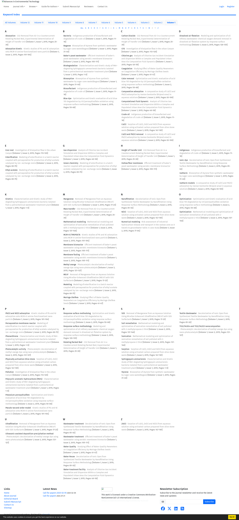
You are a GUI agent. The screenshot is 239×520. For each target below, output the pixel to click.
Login (221, 6)
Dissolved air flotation (189, 36)
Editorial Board (11, 499)
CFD (123, 48)
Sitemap (8, 508)
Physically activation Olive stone (20, 359)
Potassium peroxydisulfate (17, 395)
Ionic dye (183, 160)
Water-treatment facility (74, 469)
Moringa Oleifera (70, 297)
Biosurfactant (69, 88)
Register (231, 6)
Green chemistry (70, 163)
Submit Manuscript (71, 6)
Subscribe (209, 501)
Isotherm (183, 173)
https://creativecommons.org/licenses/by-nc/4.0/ (125, 500)
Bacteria (67, 36)
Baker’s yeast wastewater (74, 55)
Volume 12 (25, 22)
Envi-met (9, 150)
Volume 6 (105, 22)
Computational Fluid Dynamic (135, 101)
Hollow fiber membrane (132, 163)
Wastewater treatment (73, 424)
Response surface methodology (77, 326)
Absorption (10, 36)
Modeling (67, 284)
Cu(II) (123, 124)
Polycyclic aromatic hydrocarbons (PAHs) (23, 379)
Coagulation (126, 68)
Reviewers (88, 6)
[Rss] (182, 509)
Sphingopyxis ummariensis (133, 359)
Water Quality (69, 446)
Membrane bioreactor (73, 244)
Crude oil (125, 114)
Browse (32, 6)
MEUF (65, 274)
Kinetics (9, 199)
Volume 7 (93, 22)
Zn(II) (123, 424)
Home (6, 6)
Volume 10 (53, 22)
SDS (123, 313)
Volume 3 (145, 22)
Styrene (124, 372)
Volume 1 (171, 22)
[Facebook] (163, 509)
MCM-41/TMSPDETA (71, 235)
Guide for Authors (49, 6)
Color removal (127, 78)
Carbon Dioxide (128, 36)
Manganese (68, 199)
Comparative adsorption (132, 91)
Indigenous (184, 150)
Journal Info (18, 6)
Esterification (11, 157)
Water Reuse (69, 456)
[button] (67, 517)
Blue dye (67, 98)
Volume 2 (158, 22)
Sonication (126, 336)
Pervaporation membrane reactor (20, 323)
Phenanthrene (11, 336)
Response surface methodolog (77, 313)
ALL (82, 28)
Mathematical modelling (74, 222)
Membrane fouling (71, 254)
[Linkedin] (176, 509)
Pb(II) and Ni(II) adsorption (17, 313)
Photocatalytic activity (15, 349)
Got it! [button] (232, 517)
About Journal (10, 496)
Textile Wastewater (188, 313)
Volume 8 (79, 22)
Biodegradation (70, 65)
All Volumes (10, 22)
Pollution (9, 372)
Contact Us (102, 6)
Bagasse (67, 46)
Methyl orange (69, 264)
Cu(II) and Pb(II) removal (132, 134)
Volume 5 (119, 22)
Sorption (125, 349)
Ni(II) (123, 212)
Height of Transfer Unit (131, 150)
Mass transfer (69, 209)
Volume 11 (38, 22)
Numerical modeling (130, 222)
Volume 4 (132, 22)
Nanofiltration (127, 199)
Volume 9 (66, 22)
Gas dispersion (70, 150)
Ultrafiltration (11, 424)
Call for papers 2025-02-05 (55, 493)
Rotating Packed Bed (72, 342)
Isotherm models (187, 183)
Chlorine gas (127, 55)
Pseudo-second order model (18, 408)
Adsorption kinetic (13, 48)
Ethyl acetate (11, 170)
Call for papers (49, 496)
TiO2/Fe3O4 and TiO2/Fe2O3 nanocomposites (199, 326)
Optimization (185, 199)
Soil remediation (129, 323)
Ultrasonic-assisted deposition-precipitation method (29, 433)
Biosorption (68, 78)
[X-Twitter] (169, 509)
